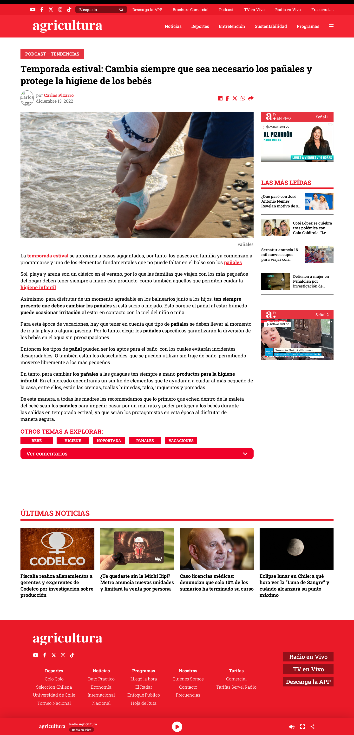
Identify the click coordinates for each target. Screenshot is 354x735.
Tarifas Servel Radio (236, 687)
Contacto (188, 687)
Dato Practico (101, 679)
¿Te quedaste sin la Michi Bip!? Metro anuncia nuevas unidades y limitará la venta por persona (137, 582)
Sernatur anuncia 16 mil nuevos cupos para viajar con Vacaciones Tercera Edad (279, 254)
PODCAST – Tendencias (52, 54)
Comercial (236, 679)
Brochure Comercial (191, 10)
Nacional (101, 703)
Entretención (232, 26)
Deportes (200, 26)
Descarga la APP (147, 9)
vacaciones (181, 440)
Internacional (101, 695)
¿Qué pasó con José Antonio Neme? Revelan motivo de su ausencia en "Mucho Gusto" (280, 201)
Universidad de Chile (54, 695)
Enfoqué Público (143, 695)
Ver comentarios (46, 453)
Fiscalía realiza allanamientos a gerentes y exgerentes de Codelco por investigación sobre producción (56, 585)
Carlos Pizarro (59, 95)
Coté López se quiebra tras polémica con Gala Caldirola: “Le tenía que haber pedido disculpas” (312, 228)
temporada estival (47, 255)
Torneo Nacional (54, 703)
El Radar (143, 687)
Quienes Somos (188, 679)
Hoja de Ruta (144, 703)
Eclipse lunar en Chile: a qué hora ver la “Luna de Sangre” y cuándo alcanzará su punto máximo (294, 585)
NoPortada (109, 440)
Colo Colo (54, 679)
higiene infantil (38, 287)
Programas (308, 26)
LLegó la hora (144, 679)
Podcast (226, 10)
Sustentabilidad (271, 26)
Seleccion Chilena (54, 687)
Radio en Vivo (288, 10)
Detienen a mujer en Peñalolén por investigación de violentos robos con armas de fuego (311, 281)
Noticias (173, 26)
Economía (101, 687)
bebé (37, 440)
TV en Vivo (254, 10)
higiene (73, 440)
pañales (233, 262)
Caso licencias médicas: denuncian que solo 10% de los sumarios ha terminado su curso (217, 582)
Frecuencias (322, 10)
